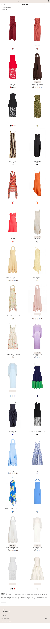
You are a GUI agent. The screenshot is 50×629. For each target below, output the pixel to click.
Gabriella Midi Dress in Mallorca (12, 508)
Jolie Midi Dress (12, 161)
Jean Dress (37, 45)
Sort (7, 9)
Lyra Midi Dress (37, 161)
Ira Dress (13, 238)
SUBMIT (45, 618)
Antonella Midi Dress (37, 508)
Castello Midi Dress (12, 431)
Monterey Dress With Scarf (37, 84)
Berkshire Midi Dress (37, 354)
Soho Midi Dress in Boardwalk (13, 354)
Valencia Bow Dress (37, 586)
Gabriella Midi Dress (37, 277)
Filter (3, 9)
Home (3, 7)
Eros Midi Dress (37, 200)
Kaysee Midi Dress (37, 238)
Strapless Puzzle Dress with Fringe (37, 431)
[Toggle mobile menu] (1, 5)
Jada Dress (12, 84)
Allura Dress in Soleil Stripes (13, 200)
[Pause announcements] (48, 1)
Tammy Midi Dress (37, 393)
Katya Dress (12, 45)
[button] (49, 4)
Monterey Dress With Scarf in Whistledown (13, 315)
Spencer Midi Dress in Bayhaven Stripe (37, 470)
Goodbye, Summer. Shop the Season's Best (25, 1)
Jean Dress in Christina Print (37, 122)
